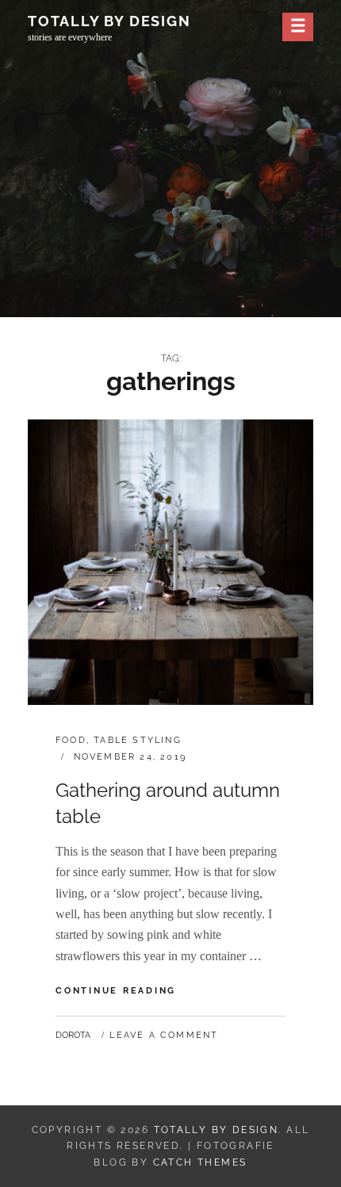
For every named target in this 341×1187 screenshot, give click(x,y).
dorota (73, 1035)
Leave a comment (163, 1035)
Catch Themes (200, 1162)
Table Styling (138, 740)
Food (71, 740)
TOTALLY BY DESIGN (109, 21)
